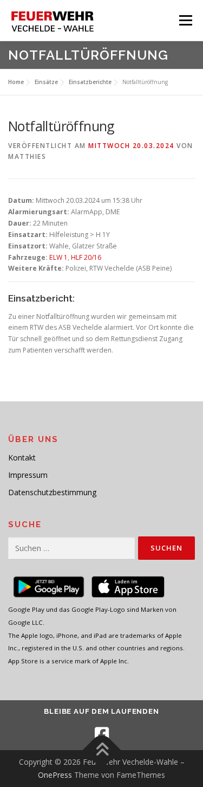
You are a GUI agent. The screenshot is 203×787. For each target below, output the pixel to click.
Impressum (28, 475)
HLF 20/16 (86, 257)
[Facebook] (102, 734)
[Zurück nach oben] (101, 750)
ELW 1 (58, 257)
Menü (185, 20)
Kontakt (22, 457)
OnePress (55, 775)
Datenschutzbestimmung (52, 492)
